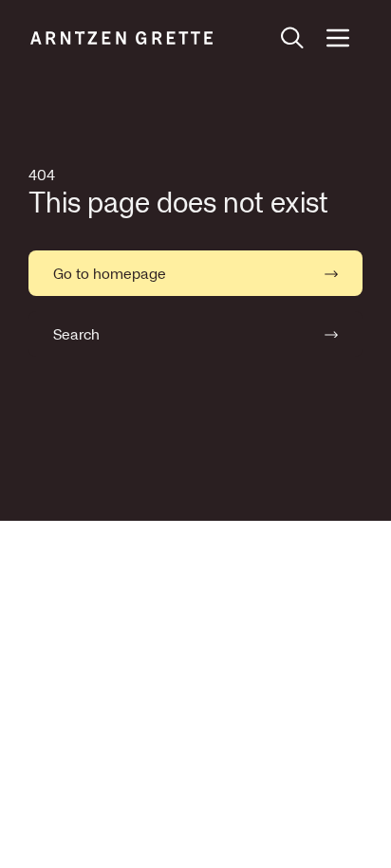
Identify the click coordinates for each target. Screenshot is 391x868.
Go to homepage (109, 273)
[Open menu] (338, 38)
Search (76, 334)
